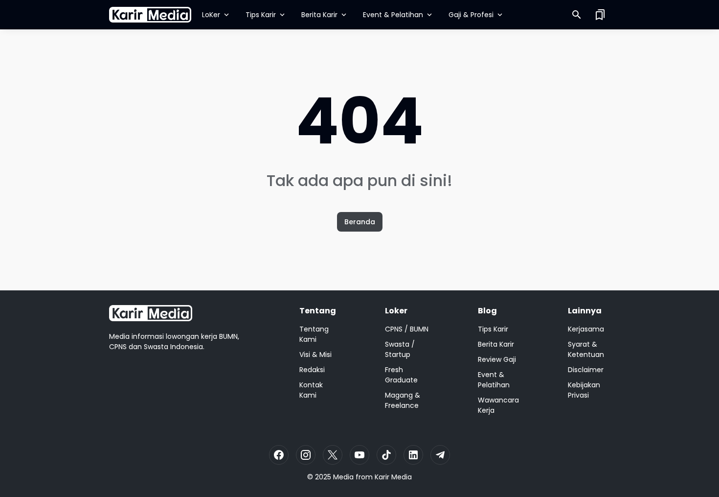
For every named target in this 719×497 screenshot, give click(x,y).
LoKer (211, 15)
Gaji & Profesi (471, 15)
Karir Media (393, 477)
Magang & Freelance (402, 400)
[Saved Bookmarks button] (600, 14)
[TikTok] (386, 455)
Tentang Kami (314, 334)
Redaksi (312, 370)
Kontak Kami (311, 390)
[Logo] (150, 313)
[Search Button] (576, 14)
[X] (332, 455)
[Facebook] (279, 455)
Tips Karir (261, 15)
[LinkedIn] (413, 455)
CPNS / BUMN (406, 329)
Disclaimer (586, 370)
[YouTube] (359, 455)
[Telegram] (440, 455)
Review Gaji (497, 359)
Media (343, 477)
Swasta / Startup (400, 349)
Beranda (359, 222)
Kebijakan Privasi (584, 390)
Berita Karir (319, 15)
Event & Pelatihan (393, 15)
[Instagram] (305, 455)
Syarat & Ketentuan (586, 349)
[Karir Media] (150, 15)
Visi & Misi (315, 354)
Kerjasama (586, 329)
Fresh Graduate (401, 375)
